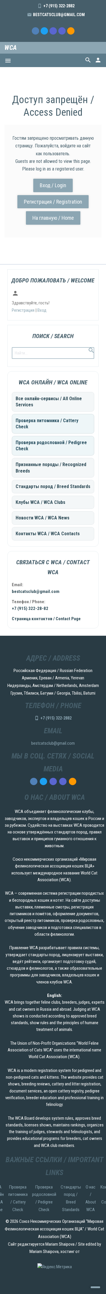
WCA (10, 48)
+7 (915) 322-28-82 (30, 608)
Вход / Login (53, 185)
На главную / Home (53, 218)
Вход (42, 310)
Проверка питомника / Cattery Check (47, 424)
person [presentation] (98, 60)
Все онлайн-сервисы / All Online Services (49, 402)
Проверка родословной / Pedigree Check (51, 446)
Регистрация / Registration (53, 202)
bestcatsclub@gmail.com (59, 14)
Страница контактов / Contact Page (46, 618)
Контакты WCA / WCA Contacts (48, 533)
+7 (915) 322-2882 (58, 6)
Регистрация (23, 310)
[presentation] (35, 31)
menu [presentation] (7, 60)
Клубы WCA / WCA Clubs (40, 502)
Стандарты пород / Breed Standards (53, 486)
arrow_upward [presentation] (95, 1287)
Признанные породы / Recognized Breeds (51, 468)
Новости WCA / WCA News (42, 518)
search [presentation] (88, 60)
